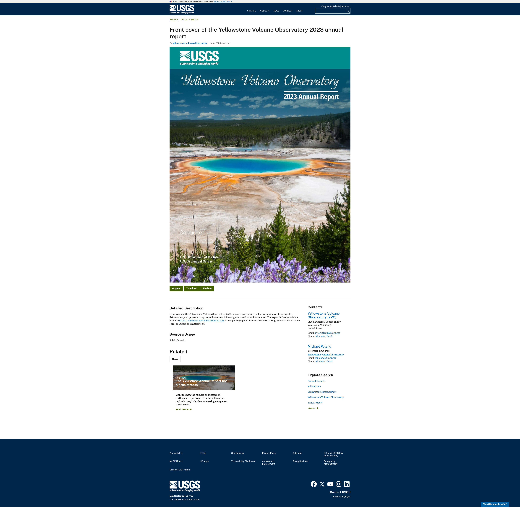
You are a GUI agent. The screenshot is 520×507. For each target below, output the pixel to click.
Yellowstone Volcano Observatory (190, 43)
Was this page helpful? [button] (495, 504)
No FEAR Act (176, 461)
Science (251, 11)
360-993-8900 (324, 361)
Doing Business (300, 461)
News (276, 11)
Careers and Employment (268, 462)
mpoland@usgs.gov (325, 358)
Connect (287, 11)
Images (174, 19)
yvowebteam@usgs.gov (327, 333)
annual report (315, 402)
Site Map (297, 453)
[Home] (182, 13)
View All (312, 408)
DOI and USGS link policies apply (333, 454)
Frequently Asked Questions (335, 6)
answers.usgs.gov (341, 496)
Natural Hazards (316, 381)
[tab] (175, 359)
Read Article (182, 409)
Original (176, 288)
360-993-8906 (324, 336)
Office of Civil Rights (180, 470)
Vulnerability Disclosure (243, 461)
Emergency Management (330, 462)
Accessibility (176, 453)
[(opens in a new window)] (313, 483)
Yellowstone (314, 386)
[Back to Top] (510, 497)
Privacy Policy (269, 453)
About (299, 11)
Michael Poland (319, 346)
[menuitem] (251, 9)
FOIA (203, 453)
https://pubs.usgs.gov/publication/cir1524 (201, 320)
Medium (207, 288)
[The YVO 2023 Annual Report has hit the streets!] (204, 377)
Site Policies (237, 453)
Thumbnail (191, 288)
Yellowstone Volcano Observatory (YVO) (324, 315)
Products (264, 11)
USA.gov (204, 461)
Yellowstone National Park (322, 391)
